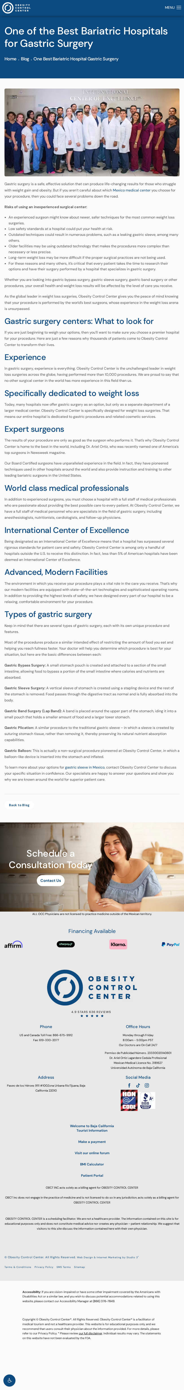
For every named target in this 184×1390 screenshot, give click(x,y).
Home (10, 59)
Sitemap (79, 1267)
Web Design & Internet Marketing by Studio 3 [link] (108, 1257)
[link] (92, 1014)
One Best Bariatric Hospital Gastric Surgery (75, 59)
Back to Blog (19, 805)
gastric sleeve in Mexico (85, 767)
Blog (25, 59)
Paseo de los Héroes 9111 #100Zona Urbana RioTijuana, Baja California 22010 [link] (46, 1088)
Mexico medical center (132, 190)
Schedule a (50, 859)
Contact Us (50, 880)
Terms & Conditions (17, 1267)
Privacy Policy (44, 1267)
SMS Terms (64, 1267)
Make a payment (92, 1142)
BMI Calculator (92, 1164)
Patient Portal (92, 1175)
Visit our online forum (92, 1153)
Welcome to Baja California (92, 1128)
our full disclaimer (90, 1333)
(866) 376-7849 (103, 1301)
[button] (9, 1380)
